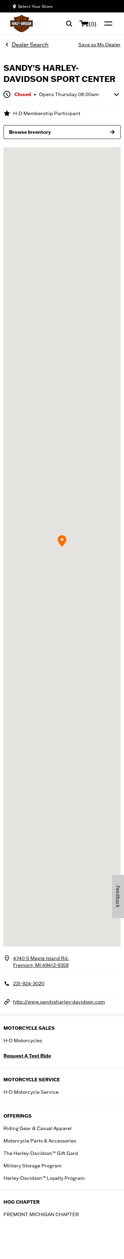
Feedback (118, 896)
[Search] (69, 23)
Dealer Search (30, 44)
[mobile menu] (107, 23)
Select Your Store (35, 6)
